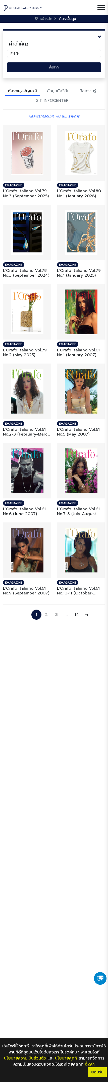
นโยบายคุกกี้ (66, 1058)
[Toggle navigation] (101, 7)
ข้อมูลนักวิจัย (58, 91)
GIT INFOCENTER (52, 101)
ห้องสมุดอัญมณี (22, 91)
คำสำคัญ (18, 44)
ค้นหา (54, 67)
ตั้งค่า (90, 1064)
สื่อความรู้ (88, 91)
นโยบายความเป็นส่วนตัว (25, 1058)
